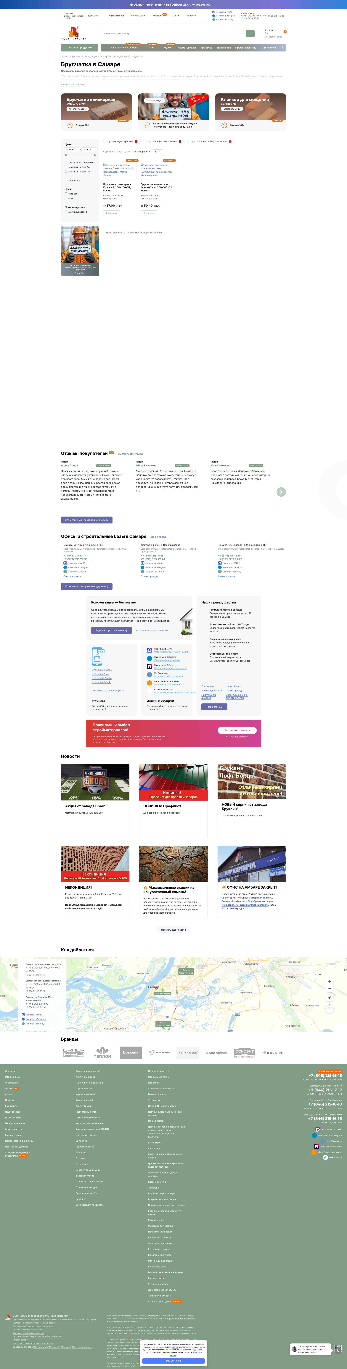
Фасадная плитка (85, 1175)
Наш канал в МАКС (332, 1129)
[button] (281, 492)
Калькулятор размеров (237, 736)
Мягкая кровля (156, 1220)
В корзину (111, 213)
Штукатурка (154, 1142)
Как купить (11, 1106)
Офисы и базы (117, 16)
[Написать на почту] (65, 571)
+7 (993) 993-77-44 (153, 559)
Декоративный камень (88, 1170)
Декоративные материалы (162, 1289)
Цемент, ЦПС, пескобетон (162, 1106)
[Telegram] (65, 567)
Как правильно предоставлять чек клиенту (33, 1343)
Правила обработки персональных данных (33, 1326)
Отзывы (157, 15)
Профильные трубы (86, 1193)
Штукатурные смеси (159, 1249)
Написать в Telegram (78, 567)
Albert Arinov (69, 465)
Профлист (81, 1199)
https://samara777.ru (121, 1315)
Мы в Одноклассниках (330, 1152)
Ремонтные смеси (157, 1266)
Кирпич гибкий (84, 1106)
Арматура (206, 47)
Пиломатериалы (186, 47)
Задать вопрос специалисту (111, 630)
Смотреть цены (77, 108)
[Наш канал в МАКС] (317, 1129)
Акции (176, 16)
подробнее (202, 4)
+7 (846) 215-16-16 (229, 555)
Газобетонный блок (86, 1111)
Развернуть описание (73, 84)
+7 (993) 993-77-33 (75, 559)
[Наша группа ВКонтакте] (322, 1141)
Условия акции (154, 100)
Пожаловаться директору (19, 1140)
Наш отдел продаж (15, 1123)
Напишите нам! (214, 706)
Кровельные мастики (159, 1237)
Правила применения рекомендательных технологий (37, 1336)
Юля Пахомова (220, 465)
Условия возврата (21, 1340)
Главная (65, 56)
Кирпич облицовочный (88, 1071)
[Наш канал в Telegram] (314, 1135)
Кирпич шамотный (85, 1094)
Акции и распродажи (159, 1301)
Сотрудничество (14, 1129)
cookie (118, 1330)
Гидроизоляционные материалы (165, 1272)
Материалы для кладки (160, 1260)
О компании (11, 1082)
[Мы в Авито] (325, 1157)
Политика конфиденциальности (27, 1329)
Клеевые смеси (156, 1278)
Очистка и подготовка (160, 1243)
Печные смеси (156, 1120)
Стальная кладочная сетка (90, 1181)
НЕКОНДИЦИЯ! (78, 887)
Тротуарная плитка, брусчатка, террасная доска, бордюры (101, 56)
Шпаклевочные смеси (159, 1255)
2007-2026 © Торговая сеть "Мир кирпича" (40, 1315)
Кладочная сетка (157, 1181)
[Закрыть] (214, 4)
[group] (74, 1053)
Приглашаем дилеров (16, 1146)
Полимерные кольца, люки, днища (166, 1205)
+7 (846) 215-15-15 (325, 1075)
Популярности (142, 151)
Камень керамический (88, 1117)
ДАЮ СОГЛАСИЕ (173, 1361)
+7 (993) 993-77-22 (230, 559)
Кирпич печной (84, 1088)
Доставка (93, 16)
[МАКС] (65, 563)
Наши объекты (13, 1117)
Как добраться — (80, 949)
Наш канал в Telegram (330, 1135)
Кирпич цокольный (86, 1076)
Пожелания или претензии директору (86, 520)
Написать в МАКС (76, 563)
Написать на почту (77, 572)
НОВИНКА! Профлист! (162, 806)
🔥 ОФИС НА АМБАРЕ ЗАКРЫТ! (249, 887)
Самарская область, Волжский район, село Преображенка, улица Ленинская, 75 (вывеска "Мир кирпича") (247, 901)
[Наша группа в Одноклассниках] (314, 1152)
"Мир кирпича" (40, 1347)
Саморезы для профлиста (90, 1204)
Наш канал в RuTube (331, 1146)
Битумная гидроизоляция (162, 1199)
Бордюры (81, 1152)
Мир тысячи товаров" (82, 1347)
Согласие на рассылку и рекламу (28, 1333)
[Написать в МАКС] (23, 1014)
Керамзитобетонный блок (89, 1123)
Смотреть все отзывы (130, 453)
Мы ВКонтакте (334, 1141)
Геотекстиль (82, 1164)
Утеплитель (269, 47)
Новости (191, 16)
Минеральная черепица (160, 1225)
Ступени (80, 1158)
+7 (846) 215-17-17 (74, 555)
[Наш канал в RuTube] (316, 1146)
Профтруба (224, 47)
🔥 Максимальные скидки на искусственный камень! (168, 889)
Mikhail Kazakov (146, 465)
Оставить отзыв (104, 466)
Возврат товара (13, 1135)
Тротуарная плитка (86, 1135)
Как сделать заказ (273, 36)
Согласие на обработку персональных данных (34, 1323)
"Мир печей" (54, 1347)
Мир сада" (66, 1347)
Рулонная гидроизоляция (161, 1193)
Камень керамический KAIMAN (92, 1129)
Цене (127, 151)
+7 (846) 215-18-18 (152, 555)
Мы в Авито (335, 1157)
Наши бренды (12, 1111)
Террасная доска (85, 1146)
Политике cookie (188, 1333)
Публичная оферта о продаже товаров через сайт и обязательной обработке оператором (54, 1319)
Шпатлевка (154, 1148)
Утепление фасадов (158, 1284)
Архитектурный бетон (160, 1295)
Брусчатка (137, 56)
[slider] (66, 155)
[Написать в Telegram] (23, 1019)
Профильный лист (246, 47)
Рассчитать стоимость (237, 730)
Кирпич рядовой (84, 1100)
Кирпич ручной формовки (90, 1082)
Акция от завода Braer (85, 806)
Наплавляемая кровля (160, 1231)
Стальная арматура (86, 1187)
